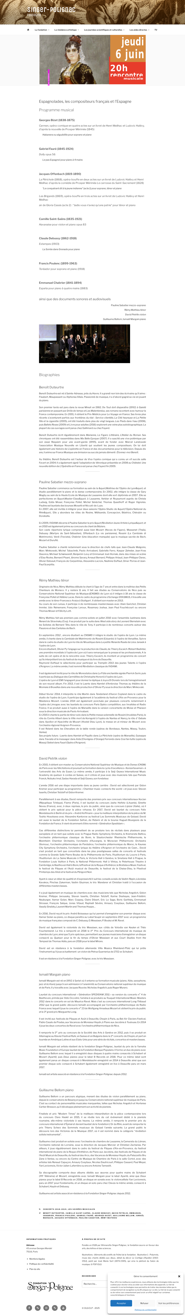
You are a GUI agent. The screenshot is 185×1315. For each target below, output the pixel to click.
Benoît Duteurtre (53, 1213)
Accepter (121, 1303)
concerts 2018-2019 (55, 1209)
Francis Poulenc (65, 1216)
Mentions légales (37, 1259)
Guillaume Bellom (124, 1216)
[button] (179, 1276)
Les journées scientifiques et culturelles (103, 30)
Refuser (144, 1303)
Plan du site (34, 1269)
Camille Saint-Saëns (78, 1213)
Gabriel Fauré (85, 1216)
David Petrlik (120, 1213)
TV (156, 30)
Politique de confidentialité (146, 1310)
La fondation (41, 30)
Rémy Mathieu (109, 1218)
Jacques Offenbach (66, 1218)
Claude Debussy (101, 1213)
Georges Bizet (103, 1216)
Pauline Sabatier (89, 1218)
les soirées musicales (81, 1209)
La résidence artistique (65, 30)
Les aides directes (138, 30)
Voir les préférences (168, 1303)
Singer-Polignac (51, 9)
